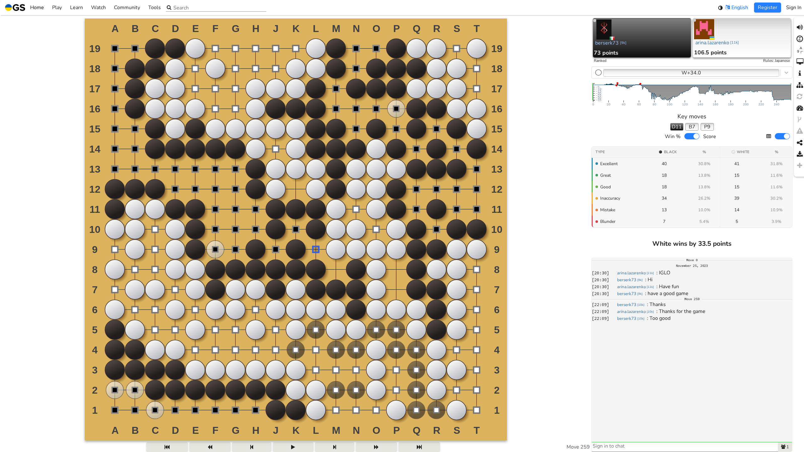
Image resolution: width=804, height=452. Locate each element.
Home (37, 7)
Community (127, 7)
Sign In (793, 7)
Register (767, 7)
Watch (98, 7)
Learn (76, 7)
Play (57, 7)
